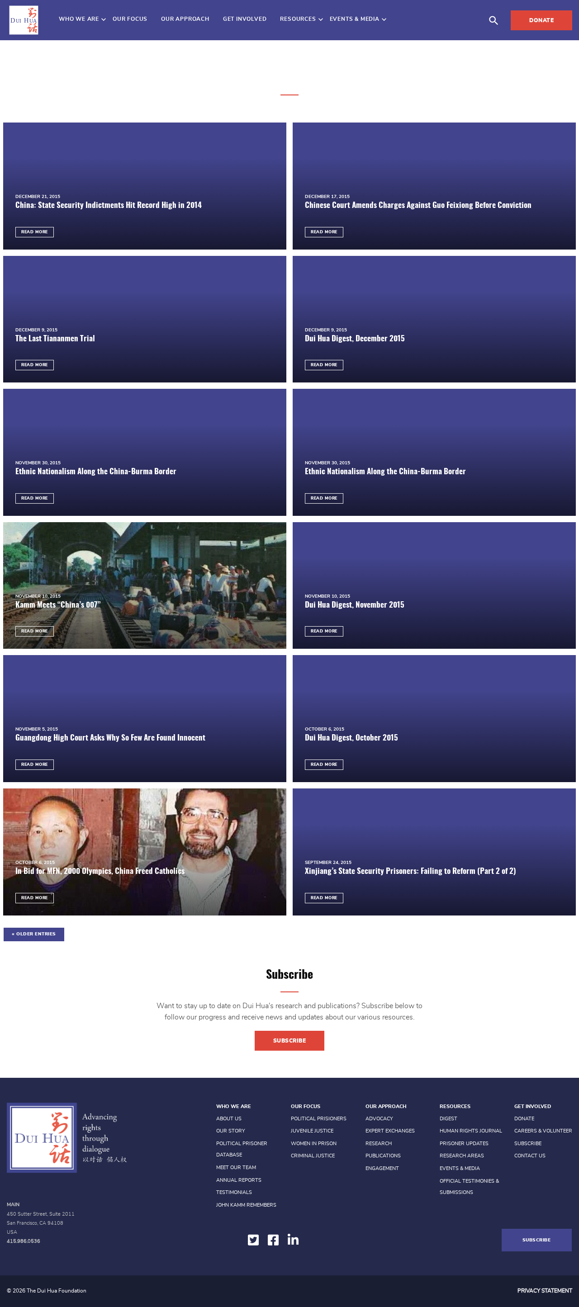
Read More (34, 232)
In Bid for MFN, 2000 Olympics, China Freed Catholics (100, 871)
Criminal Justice (313, 1155)
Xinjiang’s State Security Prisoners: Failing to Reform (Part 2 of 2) (410, 871)
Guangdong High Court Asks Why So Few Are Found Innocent (110, 738)
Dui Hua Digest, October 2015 (351, 738)
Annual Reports (238, 1180)
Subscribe (289, 1040)
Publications (383, 1155)
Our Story (230, 1130)
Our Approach (185, 19)
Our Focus (130, 19)
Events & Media (355, 19)
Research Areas (462, 1155)
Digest (448, 1118)
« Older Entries (34, 934)
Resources (298, 19)
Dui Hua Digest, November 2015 (354, 605)
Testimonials (234, 1192)
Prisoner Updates (464, 1143)
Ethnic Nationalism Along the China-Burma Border (95, 472)
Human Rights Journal (471, 1130)
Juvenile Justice (312, 1130)
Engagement (382, 1168)
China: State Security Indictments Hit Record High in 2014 (108, 205)
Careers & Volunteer (543, 1130)
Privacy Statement (544, 1290)
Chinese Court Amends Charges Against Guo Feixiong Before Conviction (418, 205)
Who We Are (79, 19)
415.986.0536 (23, 1241)
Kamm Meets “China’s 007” (57, 605)
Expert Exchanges (390, 1130)
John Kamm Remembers (246, 1205)
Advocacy (379, 1118)
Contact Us (530, 1155)
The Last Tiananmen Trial (55, 339)
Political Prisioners (318, 1118)
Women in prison (314, 1143)
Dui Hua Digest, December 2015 (355, 339)
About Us (229, 1118)
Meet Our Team (236, 1167)
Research (378, 1143)
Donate (541, 20)
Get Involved (245, 19)
